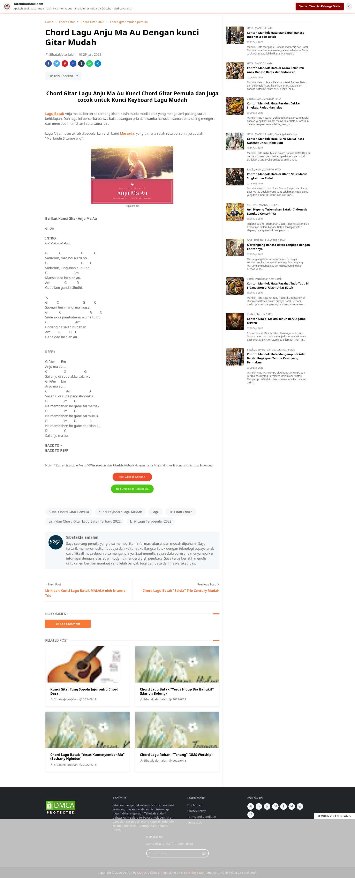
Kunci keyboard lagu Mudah (120, 512)
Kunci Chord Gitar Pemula (69, 512)
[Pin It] (65, 63)
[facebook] (283, 806)
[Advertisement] (177, 848)
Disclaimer (194, 805)
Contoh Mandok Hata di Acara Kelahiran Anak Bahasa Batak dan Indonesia (275, 70)
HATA (250, 28)
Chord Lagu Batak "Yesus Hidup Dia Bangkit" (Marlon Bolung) (177, 691)
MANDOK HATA (264, 28)
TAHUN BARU (264, 314)
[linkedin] (259, 806)
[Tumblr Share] (81, 63)
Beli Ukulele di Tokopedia (132, 488)
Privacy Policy (196, 811)
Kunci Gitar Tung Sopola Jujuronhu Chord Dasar (84, 691)
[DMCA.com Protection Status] (60, 807)
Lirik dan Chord (180, 512)
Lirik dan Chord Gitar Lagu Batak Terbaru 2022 (85, 521)
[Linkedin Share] (73, 63)
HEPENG (274, 205)
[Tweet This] (56, 63)
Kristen (251, 314)
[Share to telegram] (98, 63)
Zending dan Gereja (285, 134)
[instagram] (300, 806)
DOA (250, 240)
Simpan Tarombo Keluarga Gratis (319, 6)
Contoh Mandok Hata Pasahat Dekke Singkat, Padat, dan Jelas (273, 105)
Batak (250, 99)
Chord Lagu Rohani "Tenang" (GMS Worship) (176, 754)
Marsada (127, 133)
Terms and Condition (201, 817)
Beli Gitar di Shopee (132, 476)
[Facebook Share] (48, 63)
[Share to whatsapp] (89, 63)
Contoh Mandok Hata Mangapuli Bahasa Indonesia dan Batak (275, 35)
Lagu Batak (54, 113)
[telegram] (250, 806)
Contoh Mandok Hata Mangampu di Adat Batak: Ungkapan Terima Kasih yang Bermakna (276, 358)
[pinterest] (267, 806)
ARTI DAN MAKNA (257, 205)
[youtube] (275, 806)
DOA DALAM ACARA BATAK (269, 240)
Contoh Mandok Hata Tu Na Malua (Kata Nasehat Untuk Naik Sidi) (275, 141)
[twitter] (291, 806)
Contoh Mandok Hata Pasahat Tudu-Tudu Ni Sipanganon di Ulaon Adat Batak (278, 285)
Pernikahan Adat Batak (268, 279)
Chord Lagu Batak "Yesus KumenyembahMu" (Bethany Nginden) (87, 756)
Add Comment (70, 624)
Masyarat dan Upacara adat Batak (275, 349)
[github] (250, 814)
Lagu (155, 512)
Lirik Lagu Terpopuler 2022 (150, 521)
